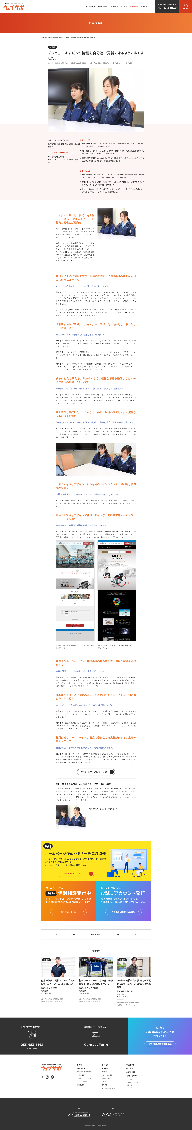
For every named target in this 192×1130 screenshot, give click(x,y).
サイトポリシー (130, 1088)
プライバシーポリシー (132, 1082)
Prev (73, 934)
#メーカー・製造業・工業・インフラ (59, 63)
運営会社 (129, 1085)
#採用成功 (105, 63)
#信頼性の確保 (76, 63)
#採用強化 (85, 63)
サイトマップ (130, 1079)
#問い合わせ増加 (95, 63)
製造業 (52, 47)
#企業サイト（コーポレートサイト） (121, 63)
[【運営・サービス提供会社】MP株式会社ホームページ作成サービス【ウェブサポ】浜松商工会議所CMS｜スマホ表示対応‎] (14, 6)
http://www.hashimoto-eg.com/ (61, 152)
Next (119, 934)
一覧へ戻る (96, 934)
